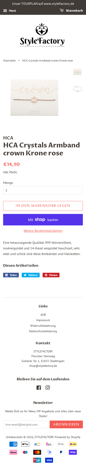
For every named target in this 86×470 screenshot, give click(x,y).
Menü (12, 11)
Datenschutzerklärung (43, 331)
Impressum (43, 320)
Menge (8, 183)
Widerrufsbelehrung (43, 326)
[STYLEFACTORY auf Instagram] (47, 388)
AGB (43, 315)
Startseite (9, 61)
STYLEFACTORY (44, 437)
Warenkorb (74, 11)
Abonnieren (66, 424)
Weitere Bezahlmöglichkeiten (43, 231)
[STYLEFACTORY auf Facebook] (38, 388)
